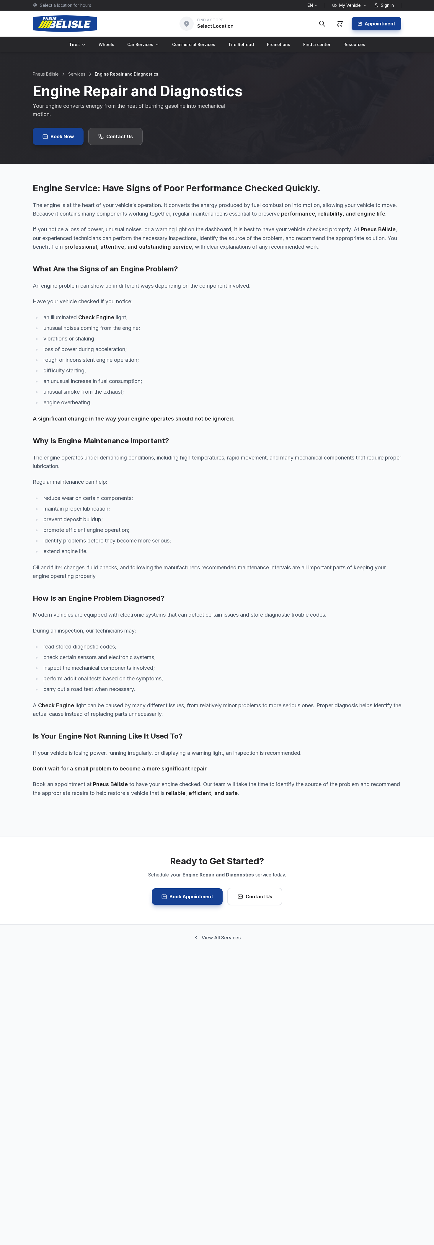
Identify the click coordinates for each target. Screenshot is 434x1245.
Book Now (62, 136)
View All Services (221, 938)
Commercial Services (193, 44)
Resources (354, 44)
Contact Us (119, 136)
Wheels (106, 44)
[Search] (322, 24)
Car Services (140, 44)
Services (76, 73)
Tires (74, 44)
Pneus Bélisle (46, 73)
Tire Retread (241, 44)
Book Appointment (191, 896)
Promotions (278, 44)
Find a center (316, 44)
